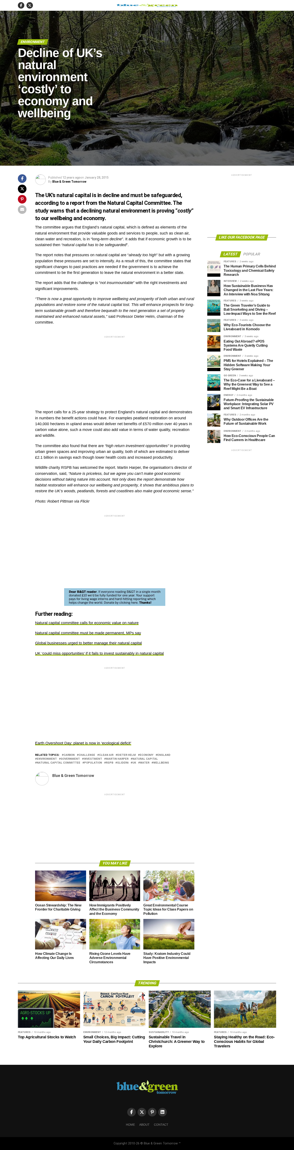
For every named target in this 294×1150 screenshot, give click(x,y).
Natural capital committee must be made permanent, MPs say (88, 633)
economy (146, 755)
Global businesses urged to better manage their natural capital (88, 643)
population (93, 762)
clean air (106, 755)
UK (134, 762)
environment (47, 759)
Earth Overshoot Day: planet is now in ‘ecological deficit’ (83, 743)
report (77, 203)
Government (70, 759)
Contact (161, 1124)
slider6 (122, 762)
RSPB (109, 762)
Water (144, 762)
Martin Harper (117, 759)
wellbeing (161, 762)
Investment (93, 759)
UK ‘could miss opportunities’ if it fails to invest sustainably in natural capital (99, 653)
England (163, 755)
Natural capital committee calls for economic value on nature (87, 623)
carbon (69, 755)
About (144, 1124)
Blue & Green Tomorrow (69, 181)
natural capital (145, 759)
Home (130, 1124)
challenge (87, 755)
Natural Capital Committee (58, 762)
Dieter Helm (126, 755)
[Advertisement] (114, 369)
